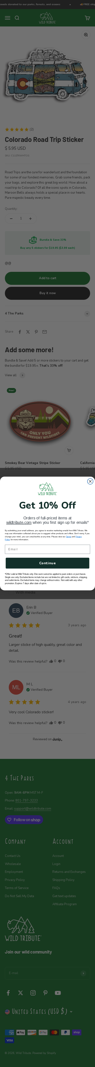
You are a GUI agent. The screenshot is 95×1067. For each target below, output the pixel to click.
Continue (47, 563)
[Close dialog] (90, 481)
